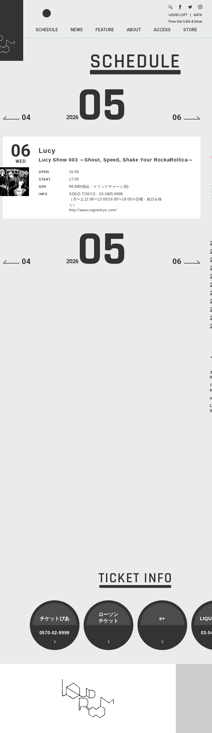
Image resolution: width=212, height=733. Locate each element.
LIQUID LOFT (178, 15)
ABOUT (134, 29)
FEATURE (105, 29)
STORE (190, 29)
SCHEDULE (47, 29)
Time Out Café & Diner (185, 22)
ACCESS (162, 29)
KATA (198, 15)
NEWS (77, 29)
